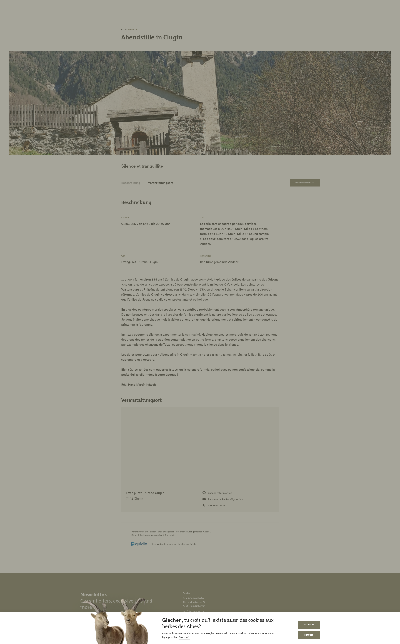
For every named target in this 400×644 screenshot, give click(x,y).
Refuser (309, 635)
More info (184, 637)
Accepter (309, 625)
